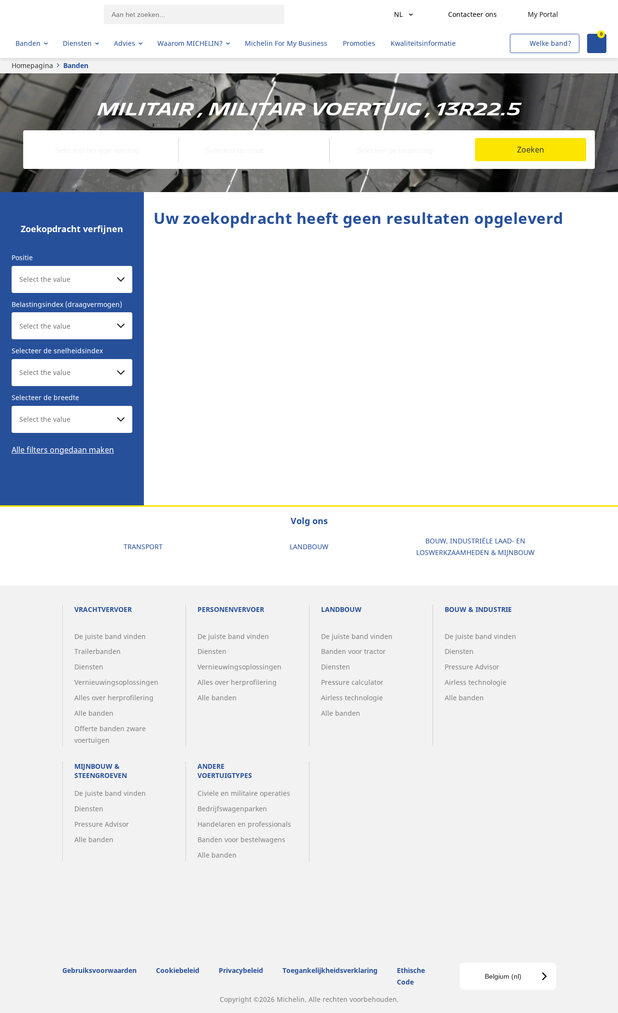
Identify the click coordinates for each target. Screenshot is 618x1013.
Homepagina (32, 65)
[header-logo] (53, 14)
